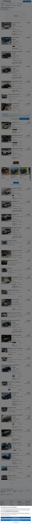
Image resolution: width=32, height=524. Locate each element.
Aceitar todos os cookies (15, 517)
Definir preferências (16, 522)
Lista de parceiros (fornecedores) (5, 515)
